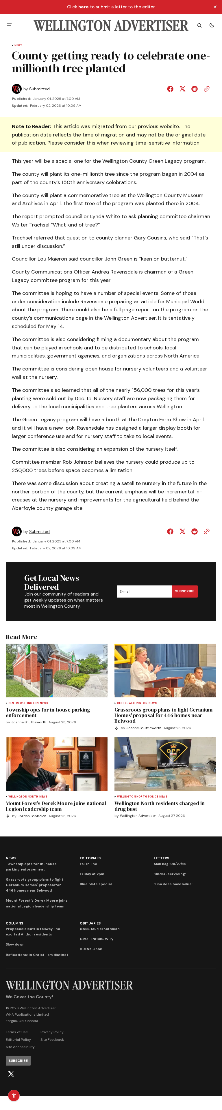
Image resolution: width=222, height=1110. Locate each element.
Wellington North (23, 796)
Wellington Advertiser (138, 816)
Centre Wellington (23, 703)
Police (153, 796)
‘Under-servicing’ (170, 874)
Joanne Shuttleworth (28, 722)
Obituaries (90, 923)
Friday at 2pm (92, 874)
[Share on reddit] (194, 89)
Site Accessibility (20, 1047)
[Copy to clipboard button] (205, 89)
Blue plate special (96, 884)
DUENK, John (91, 949)
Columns (14, 923)
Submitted (39, 89)
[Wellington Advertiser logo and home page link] (111, 25)
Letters (161, 858)
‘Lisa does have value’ (173, 884)
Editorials (90, 858)
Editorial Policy (18, 1039)
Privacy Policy (52, 1032)
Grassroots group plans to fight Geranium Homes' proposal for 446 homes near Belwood (34, 885)
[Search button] (199, 25)
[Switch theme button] (211, 25)
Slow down (15, 944)
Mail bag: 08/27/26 (170, 864)
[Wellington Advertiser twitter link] (11, 1074)
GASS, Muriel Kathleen (100, 928)
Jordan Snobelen (32, 816)
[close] (215, 7)
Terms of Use (17, 1032)
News (18, 45)
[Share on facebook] (171, 89)
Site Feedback (52, 1039)
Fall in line (88, 864)
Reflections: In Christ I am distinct (37, 954)
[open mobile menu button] (9, 25)
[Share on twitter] (182, 89)
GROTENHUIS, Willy (96, 939)
